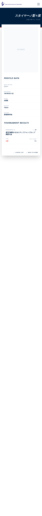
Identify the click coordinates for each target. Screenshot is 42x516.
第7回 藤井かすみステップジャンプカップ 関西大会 (20, 133)
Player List (19, 152)
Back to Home (32, 152)
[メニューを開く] (38, 4)
